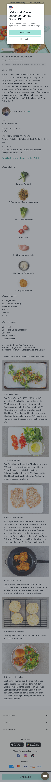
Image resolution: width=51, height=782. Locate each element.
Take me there (25, 33)
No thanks (24, 39)
